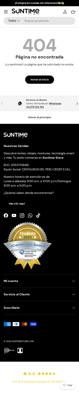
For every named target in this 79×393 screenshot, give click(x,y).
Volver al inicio (39, 79)
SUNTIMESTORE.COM (23, 341)
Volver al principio (39, 117)
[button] (73, 12)
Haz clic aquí (17, 203)
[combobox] (39, 21)
